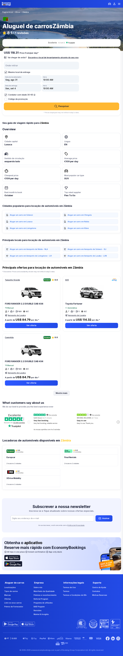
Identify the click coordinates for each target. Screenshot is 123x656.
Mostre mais (61, 393)
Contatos (96, 591)
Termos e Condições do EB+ (75, 595)
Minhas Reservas (99, 595)
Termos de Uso (69, 587)
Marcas (7, 595)
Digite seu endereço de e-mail (25, 518)
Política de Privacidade (76, 525)
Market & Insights (41, 614)
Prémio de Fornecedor (13, 607)
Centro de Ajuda (99, 587)
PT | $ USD (12, 638)
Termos (66, 591)
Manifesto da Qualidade (44, 591)
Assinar (106, 518)
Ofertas (7, 599)
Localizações (10, 587)
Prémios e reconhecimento (45, 595)
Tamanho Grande (12, 280)
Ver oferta (31, 325)
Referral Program (41, 599)
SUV (67, 280)
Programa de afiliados (43, 603)
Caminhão (9, 337)
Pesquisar (63, 106)
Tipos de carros (11, 591)
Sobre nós (38, 587)
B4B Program (39, 607)
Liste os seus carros (13, 603)
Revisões (37, 610)
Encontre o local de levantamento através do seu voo (53, 57)
